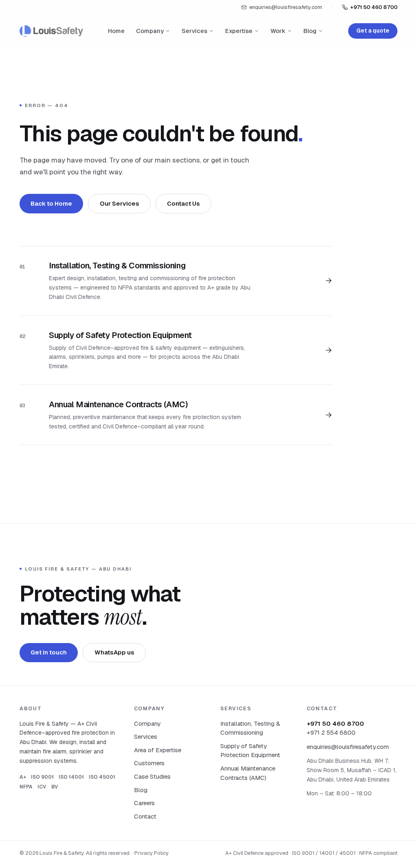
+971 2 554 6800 (331, 732)
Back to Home (51, 203)
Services (194, 31)
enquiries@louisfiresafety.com (285, 7)
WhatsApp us (114, 652)
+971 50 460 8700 (373, 7)
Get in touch (49, 652)
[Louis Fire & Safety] (51, 31)
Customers (149, 763)
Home (116, 31)
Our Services (119, 203)
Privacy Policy (151, 853)
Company (150, 31)
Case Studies (152, 776)
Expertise (238, 31)
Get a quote (372, 30)
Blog (309, 31)
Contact (145, 816)
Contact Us (183, 203)
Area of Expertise (157, 750)
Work (277, 31)
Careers (144, 803)
